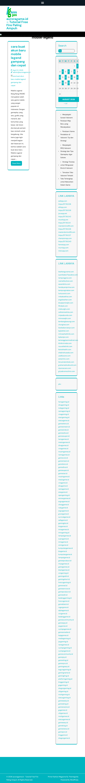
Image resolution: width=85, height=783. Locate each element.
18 (63, 83)
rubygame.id (63, 508)
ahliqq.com (62, 207)
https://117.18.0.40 (64, 241)
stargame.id (62, 492)
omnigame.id (63, 545)
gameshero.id (63, 424)
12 (65, 77)
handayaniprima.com (66, 287)
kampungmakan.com (66, 290)
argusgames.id (63, 501)
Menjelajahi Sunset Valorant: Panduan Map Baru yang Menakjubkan (66, 120)
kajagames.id (63, 635)
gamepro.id (62, 732)
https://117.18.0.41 (64, 223)
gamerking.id (63, 660)
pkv (59, 384)
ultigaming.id (63, 691)
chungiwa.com (63, 325)
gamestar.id (62, 473)
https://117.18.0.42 (64, 216)
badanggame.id (64, 617)
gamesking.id (63, 704)
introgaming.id (63, 533)
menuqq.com (63, 251)
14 (71, 77)
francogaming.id (64, 582)
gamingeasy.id (63, 666)
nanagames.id (63, 645)
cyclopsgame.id (64, 651)
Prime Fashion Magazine (57, 777)
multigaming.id (64, 694)
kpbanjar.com (63, 337)
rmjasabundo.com (65, 315)
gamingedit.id (63, 576)
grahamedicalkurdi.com (67, 365)
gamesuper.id (63, 470)
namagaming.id (64, 411)
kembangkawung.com (66, 321)
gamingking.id (63, 676)
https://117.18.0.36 (64, 204)
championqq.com (65, 238)
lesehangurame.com (66, 272)
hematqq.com (63, 244)
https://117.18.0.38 (64, 229)
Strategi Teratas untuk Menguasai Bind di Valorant (67, 165)
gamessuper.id (63, 436)
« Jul (65, 103)
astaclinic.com (63, 359)
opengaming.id (64, 495)
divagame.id (63, 486)
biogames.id (63, 526)
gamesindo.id (63, 430)
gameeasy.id (63, 722)
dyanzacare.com (64, 368)
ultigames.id (63, 713)
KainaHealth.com (64, 349)
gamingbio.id (63, 523)
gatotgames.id (63, 567)
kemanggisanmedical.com (68, 340)
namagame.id (63, 489)
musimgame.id (63, 476)
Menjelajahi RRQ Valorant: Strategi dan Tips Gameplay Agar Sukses (66, 151)
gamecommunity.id (65, 654)
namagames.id (63, 455)
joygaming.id (63, 641)
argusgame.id (63, 511)
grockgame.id (63, 514)
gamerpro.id (63, 663)
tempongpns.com (65, 278)
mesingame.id (63, 480)
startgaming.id (63, 417)
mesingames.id (64, 442)
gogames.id (62, 710)
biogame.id (62, 551)
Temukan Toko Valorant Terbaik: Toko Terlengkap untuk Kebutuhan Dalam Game (66, 178)
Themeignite (73, 777)
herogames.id (63, 439)
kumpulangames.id (65, 548)
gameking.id (62, 726)
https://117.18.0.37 (64, 235)
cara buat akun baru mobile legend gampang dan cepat (18, 56)
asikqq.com (62, 201)
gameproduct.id (64, 592)
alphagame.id (63, 610)
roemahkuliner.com (65, 281)
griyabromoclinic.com (66, 371)
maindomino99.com (65, 226)
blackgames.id (63, 570)
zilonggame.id (63, 504)
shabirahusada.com (65, 353)
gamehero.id (63, 464)
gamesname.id (63, 707)
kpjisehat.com (63, 331)
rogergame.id (63, 607)
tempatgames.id (64, 536)
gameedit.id (62, 595)
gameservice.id (64, 589)
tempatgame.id (64, 557)
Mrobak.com (63, 306)
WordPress (74, 780)
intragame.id (63, 542)
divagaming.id (63, 405)
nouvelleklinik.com (65, 346)
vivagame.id (62, 483)
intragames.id (63, 529)
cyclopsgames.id (64, 629)
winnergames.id (64, 498)
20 (69, 83)
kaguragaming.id (64, 670)
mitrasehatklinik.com (66, 334)
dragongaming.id (64, 688)
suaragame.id (63, 539)
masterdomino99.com (66, 232)
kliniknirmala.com (65, 343)
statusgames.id (64, 719)
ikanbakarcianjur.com (66, 328)
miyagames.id (63, 564)
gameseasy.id (63, 701)
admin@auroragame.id (21, 72)
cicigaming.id (63, 573)
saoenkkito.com (64, 284)
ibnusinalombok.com (66, 362)
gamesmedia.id (64, 632)
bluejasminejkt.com (65, 303)
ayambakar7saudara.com (68, 275)
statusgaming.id (64, 698)
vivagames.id (63, 448)
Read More (16, 163)
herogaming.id (63, 402)
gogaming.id (63, 685)
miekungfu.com (64, 309)
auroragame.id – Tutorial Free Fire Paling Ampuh (17, 23)
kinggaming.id (63, 682)
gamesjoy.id (62, 623)
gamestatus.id (63, 729)
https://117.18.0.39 (64, 210)
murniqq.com (63, 248)
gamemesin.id (63, 461)
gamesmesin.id (64, 427)
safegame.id (63, 520)
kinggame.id (62, 735)
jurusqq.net (62, 213)
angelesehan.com (65, 300)
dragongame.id (64, 738)
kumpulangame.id (65, 554)
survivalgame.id (64, 517)
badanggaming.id (65, 598)
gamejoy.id (62, 657)
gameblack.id (63, 604)
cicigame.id (62, 613)
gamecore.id (63, 458)
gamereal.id (62, 585)
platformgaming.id (65, 679)
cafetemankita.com (65, 312)
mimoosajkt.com (64, 318)
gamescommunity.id (66, 620)
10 (60, 77)
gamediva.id (63, 467)
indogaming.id (63, 408)
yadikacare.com (64, 356)
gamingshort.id (64, 579)
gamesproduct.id (64, 561)
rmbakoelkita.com (65, 296)
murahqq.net (63, 220)
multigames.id (63, 716)
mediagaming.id (64, 638)
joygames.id (62, 626)
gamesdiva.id (63, 433)
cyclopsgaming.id (65, 648)
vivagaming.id (63, 414)
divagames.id (63, 445)
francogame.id (63, 601)
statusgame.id (63, 420)
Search (62, 45)
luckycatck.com (64, 293)
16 (77, 77)
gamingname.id (64, 673)
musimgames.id (64, 452)
